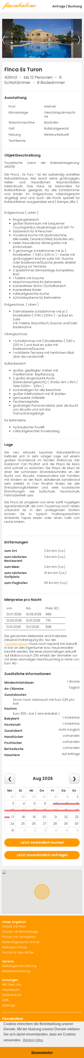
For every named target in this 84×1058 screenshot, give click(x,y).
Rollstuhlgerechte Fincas (20, 942)
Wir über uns (11, 984)
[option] (42, 38)
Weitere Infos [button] (33, 1040)
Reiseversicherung (16, 971)
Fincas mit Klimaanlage (20, 931)
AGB (5, 1000)
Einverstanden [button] (42, 1052)
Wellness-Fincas (14, 947)
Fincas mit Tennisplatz (19, 937)
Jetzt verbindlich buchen (42, 842)
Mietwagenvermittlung (19, 966)
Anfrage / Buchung (67, 6)
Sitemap (8, 1005)
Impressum (11, 990)
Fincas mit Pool (13, 926)
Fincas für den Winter (18, 952)
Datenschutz (12, 995)
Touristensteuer (16, 644)
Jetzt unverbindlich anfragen (42, 855)
